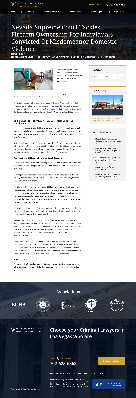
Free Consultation (96, 4)
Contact (101, 373)
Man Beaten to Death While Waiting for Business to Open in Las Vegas (108, 150)
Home (14, 11)
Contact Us (119, 11)
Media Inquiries (98, 11)
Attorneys (77, 373)
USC (68, 373)
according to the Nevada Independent (59, 97)
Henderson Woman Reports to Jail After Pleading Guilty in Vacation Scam (108, 160)
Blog (86, 373)
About (93, 373)
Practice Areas (50, 11)
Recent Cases (75, 11)
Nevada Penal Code (57, 373)
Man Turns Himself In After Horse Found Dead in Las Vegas (107, 168)
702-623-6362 (63, 363)
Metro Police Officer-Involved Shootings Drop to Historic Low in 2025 (107, 119)
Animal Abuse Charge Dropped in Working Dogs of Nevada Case (107, 175)
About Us (30, 11)
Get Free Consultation (111, 361)
